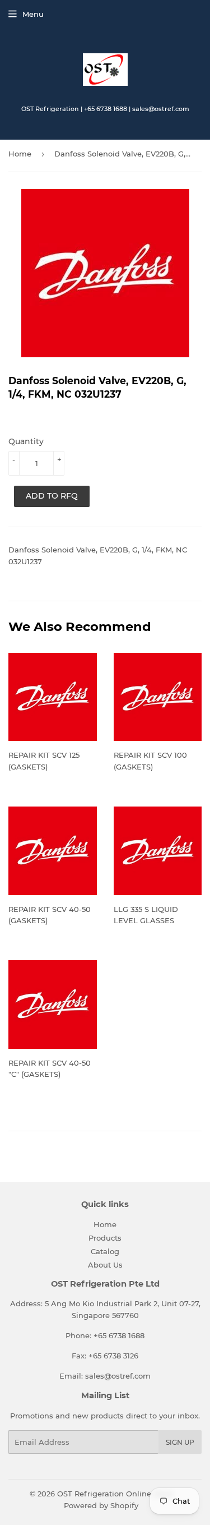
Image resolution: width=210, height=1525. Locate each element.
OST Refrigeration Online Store (114, 1493)
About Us (105, 1264)
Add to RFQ (52, 496)
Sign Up (180, 1442)
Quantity (26, 441)
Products (105, 1237)
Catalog (105, 1251)
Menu (33, 14)
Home (19, 153)
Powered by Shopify (101, 1505)
